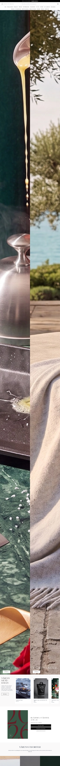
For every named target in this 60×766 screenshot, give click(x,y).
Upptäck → (6, 671)
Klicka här (41, 725)
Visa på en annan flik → (41, 728)
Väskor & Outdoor (32, 9)
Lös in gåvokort (47, 6)
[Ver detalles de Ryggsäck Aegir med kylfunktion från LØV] (41, 688)
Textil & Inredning (25, 9)
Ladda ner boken (40, 730)
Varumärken (53, 6)
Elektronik (47, 9)
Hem (5, 6)
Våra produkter (10, 6)
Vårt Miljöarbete (26, 6)
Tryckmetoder (32, 6)
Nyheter (38, 9)
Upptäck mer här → (34, 1)
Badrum (42, 9)
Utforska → (5, 694)
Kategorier (16, 6)
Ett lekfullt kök (18, 9)
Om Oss (37, 6)
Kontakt (41, 6)
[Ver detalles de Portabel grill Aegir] (23, 688)
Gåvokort (20, 6)
